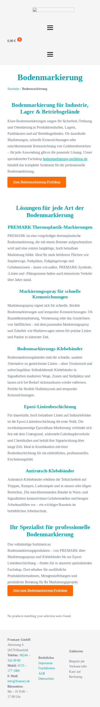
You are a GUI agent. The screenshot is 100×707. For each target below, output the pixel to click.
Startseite (13, 89)
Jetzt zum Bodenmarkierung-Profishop (40, 590)
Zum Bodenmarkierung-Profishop (36, 182)
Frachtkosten (46, 668)
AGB (41, 673)
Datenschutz (46, 678)
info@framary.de (18, 681)
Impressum (45, 663)
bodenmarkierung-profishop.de (65, 159)
